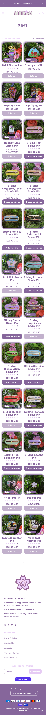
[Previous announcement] (4, 3)
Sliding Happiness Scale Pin (34, 323)
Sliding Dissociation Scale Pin (12, 369)
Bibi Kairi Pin (12, 105)
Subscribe (35, 671)
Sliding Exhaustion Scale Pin (34, 188)
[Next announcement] (42, 3)
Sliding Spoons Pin (34, 456)
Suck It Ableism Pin (12, 278)
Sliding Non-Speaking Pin (12, 456)
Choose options (34, 156)
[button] (2, 12)
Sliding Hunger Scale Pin (12, 413)
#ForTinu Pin (12, 497)
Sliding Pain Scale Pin (34, 144)
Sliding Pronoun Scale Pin (34, 413)
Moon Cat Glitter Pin (34, 539)
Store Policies (10, 638)
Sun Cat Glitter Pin (12, 539)
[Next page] (28, 562)
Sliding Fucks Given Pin (12, 321)
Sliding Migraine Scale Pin (34, 367)
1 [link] (17, 563)
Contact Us (9, 643)
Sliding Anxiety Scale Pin (12, 233)
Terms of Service (11, 653)
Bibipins (14, 709)
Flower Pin (34, 497)
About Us (8, 648)
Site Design (24, 709)
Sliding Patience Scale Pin (34, 278)
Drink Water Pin (12, 65)
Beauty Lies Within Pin (12, 144)
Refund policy (10, 658)
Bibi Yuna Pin (34, 105)
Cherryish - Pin (34, 65)
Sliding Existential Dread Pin (34, 234)
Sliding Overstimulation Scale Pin (12, 188)
